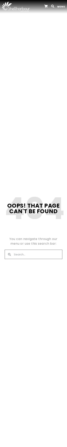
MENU (61, 6)
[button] (52, 6)
